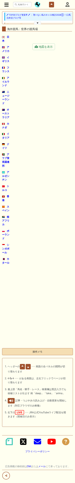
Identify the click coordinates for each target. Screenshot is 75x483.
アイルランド (5, 81)
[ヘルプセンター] (65, 441)
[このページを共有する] (6, 475)
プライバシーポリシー (37, 451)
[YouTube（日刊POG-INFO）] (51, 441)
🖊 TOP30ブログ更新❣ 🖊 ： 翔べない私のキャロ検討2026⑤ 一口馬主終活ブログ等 (38, 16)
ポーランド (5, 234)
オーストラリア (5, 113)
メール (42, 466)
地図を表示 (45, 46)
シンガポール (5, 248)
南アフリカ (5, 220)
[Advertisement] (37, 307)
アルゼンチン (5, 175)
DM (29, 466)
